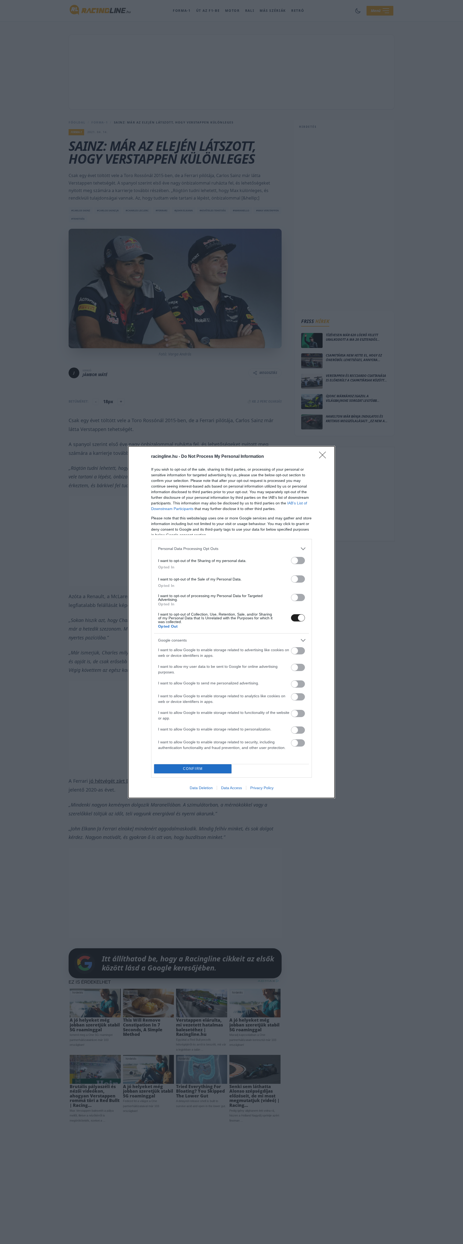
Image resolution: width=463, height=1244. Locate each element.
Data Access (231, 788)
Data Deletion (201, 788)
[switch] (298, 560)
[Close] (324, 457)
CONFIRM (193, 769)
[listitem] (231, 549)
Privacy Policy (262, 788)
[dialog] (231, 622)
